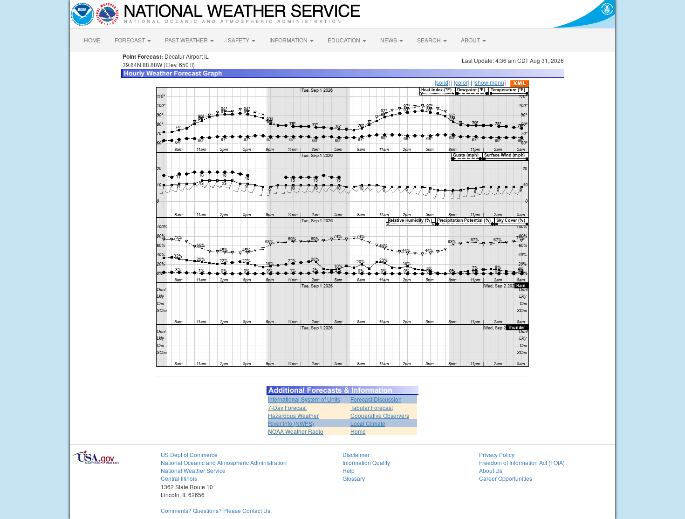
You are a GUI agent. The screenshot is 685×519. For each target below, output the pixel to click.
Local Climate (367, 423)
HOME (92, 40)
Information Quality (366, 462)
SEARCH (429, 40)
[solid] (442, 82)
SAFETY (239, 40)
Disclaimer (356, 454)
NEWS (389, 40)
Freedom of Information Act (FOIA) (522, 462)
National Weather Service (193, 470)
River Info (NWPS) (291, 423)
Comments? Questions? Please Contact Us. (216, 510)
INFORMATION (289, 40)
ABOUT (471, 40)
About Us (490, 470)
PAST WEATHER (187, 40)
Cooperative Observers (379, 415)
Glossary (353, 478)
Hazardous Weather (293, 415)
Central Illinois (179, 478)
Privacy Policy (496, 454)
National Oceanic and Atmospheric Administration (224, 462)
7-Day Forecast (287, 407)
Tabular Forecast (371, 407)
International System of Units (304, 399)
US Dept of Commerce (189, 454)
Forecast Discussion (376, 399)
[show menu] (489, 82)
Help (348, 470)
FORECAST (130, 40)
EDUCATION (345, 40)
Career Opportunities (505, 478)
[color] (461, 82)
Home (358, 431)
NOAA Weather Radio (295, 431)
